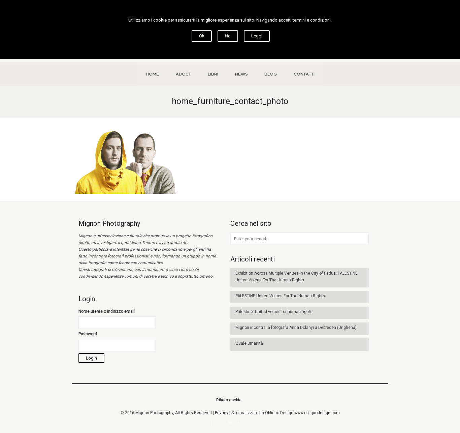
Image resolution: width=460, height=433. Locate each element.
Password (87, 334)
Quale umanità (249, 343)
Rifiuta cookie (228, 400)
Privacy (221, 412)
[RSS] (248, 423)
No (228, 35)
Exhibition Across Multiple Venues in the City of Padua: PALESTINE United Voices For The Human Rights (296, 276)
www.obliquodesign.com (317, 412)
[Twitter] (230, 423)
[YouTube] (239, 423)
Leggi (256, 35)
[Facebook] (212, 423)
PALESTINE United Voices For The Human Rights (280, 295)
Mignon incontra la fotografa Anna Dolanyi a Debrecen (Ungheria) (296, 327)
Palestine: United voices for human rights (274, 311)
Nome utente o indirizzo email (106, 311)
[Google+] (221, 423)
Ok (201, 35)
